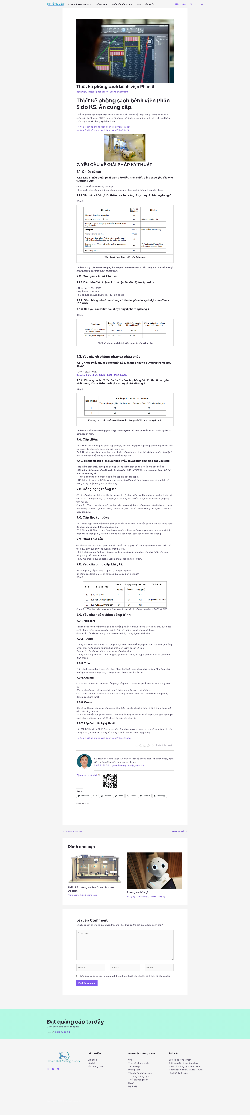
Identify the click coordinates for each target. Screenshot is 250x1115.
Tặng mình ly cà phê (87, 775)
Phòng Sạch (101, 4)
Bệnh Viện (149, 4)
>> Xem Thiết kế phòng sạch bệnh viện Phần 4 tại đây (103, 738)
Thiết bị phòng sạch (138, 1079)
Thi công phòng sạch (138, 1076)
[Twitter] (58, 1069)
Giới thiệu (92, 1059)
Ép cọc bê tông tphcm (180, 1059)
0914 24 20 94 (101, 765)
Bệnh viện (81, 91)
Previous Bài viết (72, 831)
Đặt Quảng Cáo (95, 1066)
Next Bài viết (179, 831)
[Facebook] (53, 1069)
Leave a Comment (119, 91)
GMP (139, 4)
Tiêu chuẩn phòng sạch (79, 4)
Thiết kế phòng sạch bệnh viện (184, 1066)
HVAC (131, 1083)
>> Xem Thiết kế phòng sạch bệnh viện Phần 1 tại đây (103, 126)
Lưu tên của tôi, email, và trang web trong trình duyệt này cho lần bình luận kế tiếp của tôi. (125, 976)
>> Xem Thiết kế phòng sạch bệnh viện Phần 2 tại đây (103, 130)
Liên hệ (91, 1063)
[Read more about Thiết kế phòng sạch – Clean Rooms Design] (95, 868)
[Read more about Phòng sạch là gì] (154, 870)
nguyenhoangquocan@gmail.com (127, 765)
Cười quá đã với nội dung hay (183, 1063)
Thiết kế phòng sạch (122, 4)
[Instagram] (48, 1069)
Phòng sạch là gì (137, 892)
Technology (143, 896)
